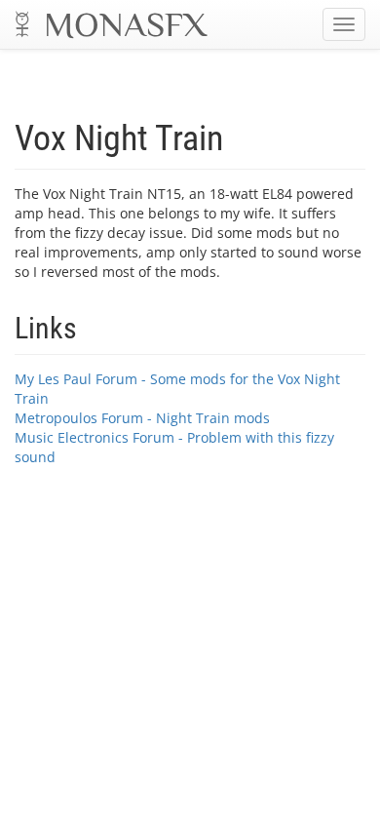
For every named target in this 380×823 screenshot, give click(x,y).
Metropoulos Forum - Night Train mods (142, 418)
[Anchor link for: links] (91, 325)
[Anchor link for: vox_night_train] (241, 134)
